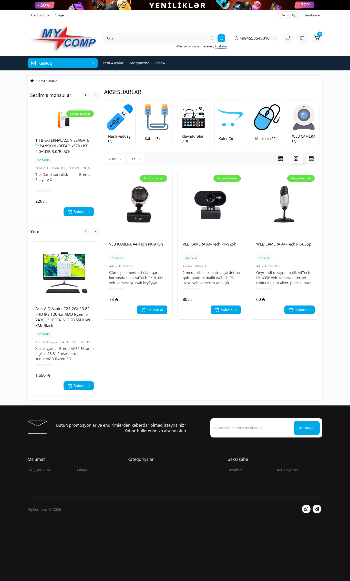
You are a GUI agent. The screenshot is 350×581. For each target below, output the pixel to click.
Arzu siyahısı (288, 469)
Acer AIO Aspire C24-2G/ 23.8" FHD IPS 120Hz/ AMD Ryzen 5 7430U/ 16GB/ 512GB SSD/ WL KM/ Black (63, 317)
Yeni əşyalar (113, 62)
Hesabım (235, 469)
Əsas (113, 159)
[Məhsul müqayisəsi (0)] (287, 38)
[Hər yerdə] (212, 38)
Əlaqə (59, 15)
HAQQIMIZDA (39, 469)
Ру (293, 15)
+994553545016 (254, 38)
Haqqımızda (40, 15)
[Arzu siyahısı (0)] (302, 38)
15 (134, 159)
